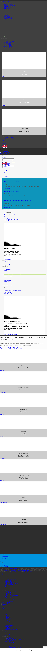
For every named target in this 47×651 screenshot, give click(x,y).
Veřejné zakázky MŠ (9, 137)
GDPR (3, 559)
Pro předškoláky (8, 592)
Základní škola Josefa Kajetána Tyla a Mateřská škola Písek (16, 570)
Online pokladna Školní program (12, 596)
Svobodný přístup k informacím (11, 583)
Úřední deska (8, 612)
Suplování (7, 262)
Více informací (28, 650)
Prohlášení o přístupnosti (7, 558)
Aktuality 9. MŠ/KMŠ (11, 640)
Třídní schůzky (8, 594)
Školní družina (8, 619)
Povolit (33, 650)
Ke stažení (4, 142)
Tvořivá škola (8, 628)
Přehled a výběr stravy (10, 597)
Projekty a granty (6, 139)
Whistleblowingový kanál (10, 589)
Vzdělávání (7, 616)
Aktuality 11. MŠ (10, 642)
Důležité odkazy (5, 140)
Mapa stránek (5, 556)
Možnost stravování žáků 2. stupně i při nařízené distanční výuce (14, 348)
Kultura (6, 613)
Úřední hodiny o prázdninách (13, 182)
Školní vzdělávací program (10, 579)
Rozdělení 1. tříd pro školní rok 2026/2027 (17, 200)
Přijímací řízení (8, 593)
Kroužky (6, 624)
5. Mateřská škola (6, 564)
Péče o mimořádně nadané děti (11, 629)
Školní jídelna (5, 265)
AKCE (3, 157)
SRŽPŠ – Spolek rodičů (10, 582)
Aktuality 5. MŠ (10, 638)
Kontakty (4, 143)
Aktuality (4, 158)
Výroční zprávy (8, 585)
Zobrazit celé (7, 188)
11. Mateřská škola (6, 566)
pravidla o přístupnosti (14, 568)
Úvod (3, 155)
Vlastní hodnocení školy (10, 587)
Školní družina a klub (9, 625)
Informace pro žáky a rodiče (11, 646)
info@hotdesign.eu (28, 571)
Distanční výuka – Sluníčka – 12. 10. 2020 (9, 347)
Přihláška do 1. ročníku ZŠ (10, 591)
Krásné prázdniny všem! (12, 191)
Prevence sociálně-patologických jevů (13, 647)
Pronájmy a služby (9, 584)
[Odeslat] (2, 160)
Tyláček (4, 284)
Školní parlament (8, 581)
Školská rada (8, 580)
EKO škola (7, 615)
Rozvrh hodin (8, 261)
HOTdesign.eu (14, 571)
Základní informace (6, 1)
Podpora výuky (8, 264)
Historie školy (8, 586)
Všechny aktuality (9, 610)
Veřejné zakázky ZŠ (9, 138)
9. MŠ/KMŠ (4, 565)
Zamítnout (37, 650)
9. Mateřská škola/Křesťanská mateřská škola (15, 639)
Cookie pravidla (5, 557)
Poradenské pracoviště (7, 285)
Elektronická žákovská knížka (11, 595)
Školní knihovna (8, 626)
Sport (6, 614)
